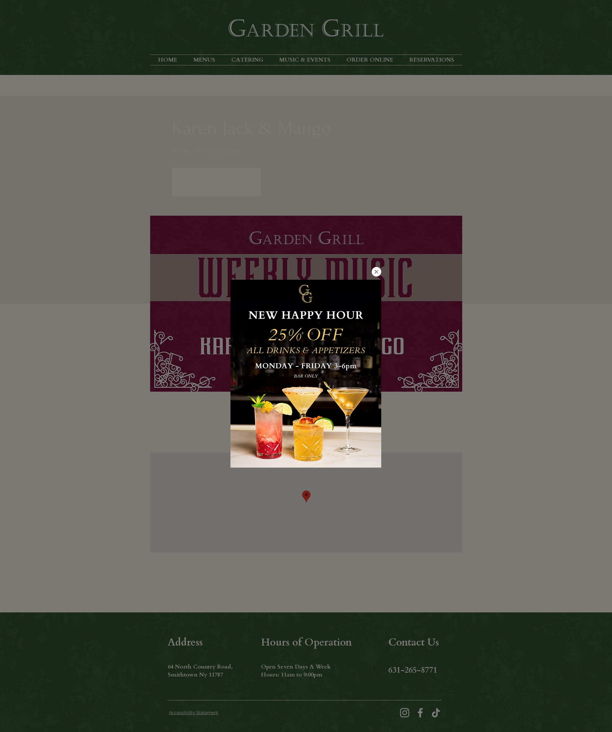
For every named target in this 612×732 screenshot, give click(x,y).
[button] (376, 272)
